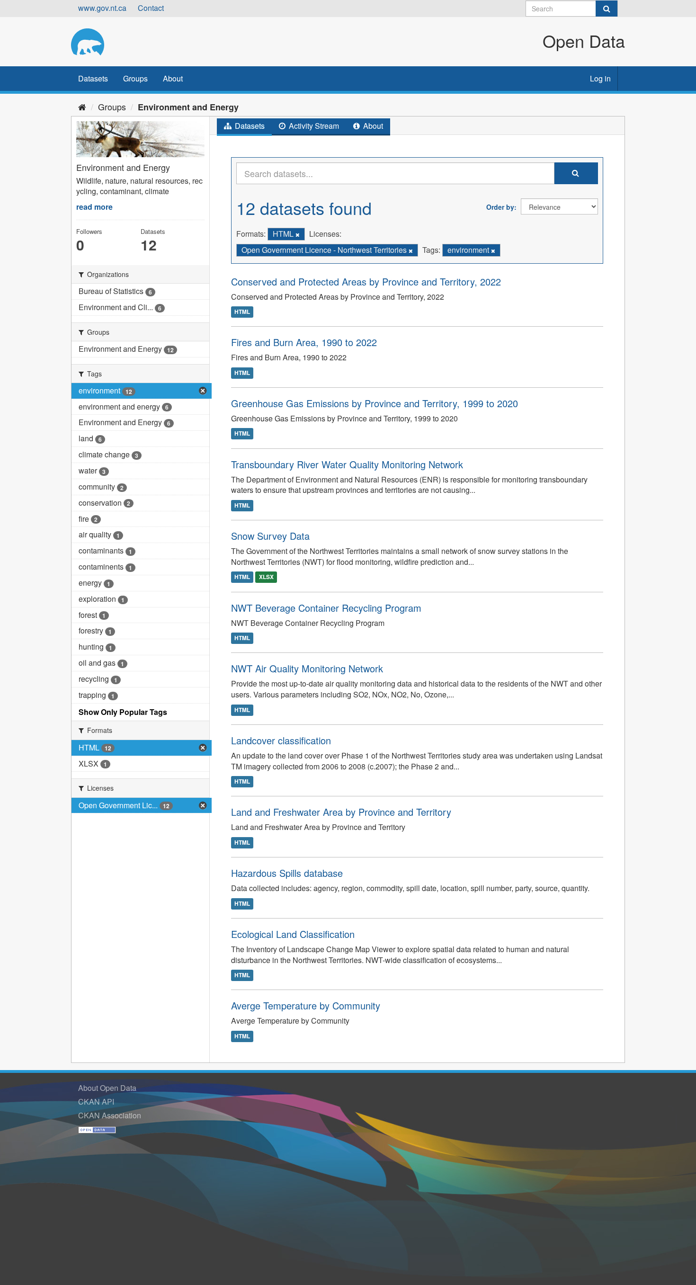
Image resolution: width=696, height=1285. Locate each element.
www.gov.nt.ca (102, 7)
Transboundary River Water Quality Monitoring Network (347, 464)
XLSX (266, 577)
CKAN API (96, 1101)
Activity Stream (313, 125)
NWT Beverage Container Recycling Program (326, 608)
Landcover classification (281, 740)
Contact (151, 7)
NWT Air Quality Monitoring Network (307, 668)
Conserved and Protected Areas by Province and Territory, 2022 (366, 281)
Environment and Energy (188, 107)
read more (94, 206)
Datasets (93, 78)
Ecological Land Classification (293, 934)
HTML (242, 311)
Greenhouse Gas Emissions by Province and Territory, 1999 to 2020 (374, 403)
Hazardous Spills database (287, 873)
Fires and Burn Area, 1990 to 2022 (304, 342)
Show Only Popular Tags (123, 711)
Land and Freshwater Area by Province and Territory (341, 812)
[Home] (82, 106)
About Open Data (107, 1087)
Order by (500, 207)
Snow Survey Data (270, 536)
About (173, 78)
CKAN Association (109, 1115)
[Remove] (297, 234)
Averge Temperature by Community (305, 1005)
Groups (135, 78)
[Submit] (606, 8)
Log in (600, 78)
